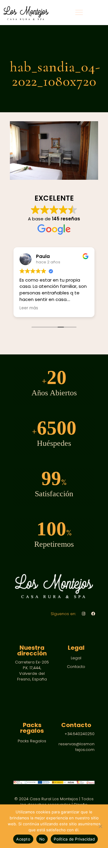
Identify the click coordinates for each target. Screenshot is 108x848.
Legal (76, 658)
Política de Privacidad (74, 839)
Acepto (23, 839)
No (42, 839)
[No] (101, 826)
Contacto (76, 666)
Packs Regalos (32, 741)
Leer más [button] (29, 308)
